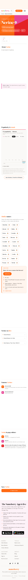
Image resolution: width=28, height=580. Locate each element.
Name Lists (17, 542)
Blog (16, 553)
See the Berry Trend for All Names (14, 177)
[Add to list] (16, 22)
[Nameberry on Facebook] (12, 563)
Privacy (16, 576)
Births (17, 136)
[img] (14, 149)
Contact (17, 558)
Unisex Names (4, 547)
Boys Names (4, 545)
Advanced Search (19, 545)
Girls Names (4, 542)
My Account (4, 558)
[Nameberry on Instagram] (18, 563)
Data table (6, 166)
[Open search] (12, 11)
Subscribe (19, 10)
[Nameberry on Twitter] (10, 563)
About (16, 556)
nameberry (14, 569)
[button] (14, 490)
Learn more (8, 290)
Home (2, 13)
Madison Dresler (6, 19)
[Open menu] (24, 11)
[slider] (23, 162)
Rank (14, 136)
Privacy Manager (22, 576)
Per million (22, 136)
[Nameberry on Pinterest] (15, 563)
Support (14, 577)
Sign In (3, 556)
